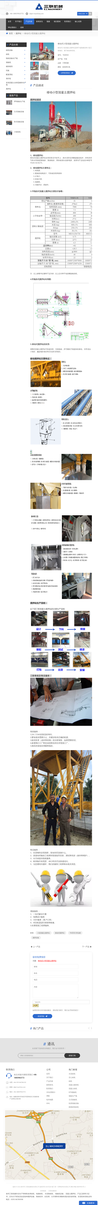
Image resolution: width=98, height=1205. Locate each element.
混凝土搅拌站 (71, 1194)
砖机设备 (9, 50)
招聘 (22, 27)
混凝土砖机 (73, 1088)
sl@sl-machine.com (36, 14)
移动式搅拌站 (59, 933)
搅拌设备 (36, 938)
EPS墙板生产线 (19, 101)
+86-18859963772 (19, 1092)
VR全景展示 (12, 27)
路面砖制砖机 (74, 1107)
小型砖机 (17, 132)
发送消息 (41, 1016)
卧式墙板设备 (19, 122)
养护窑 (8, 79)
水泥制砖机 (49, 1194)
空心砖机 (72, 1077)
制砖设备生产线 (12, 58)
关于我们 (18, 21)
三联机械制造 (52, 1191)
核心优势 (78, 21)
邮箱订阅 (72, 1055)
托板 (7, 70)
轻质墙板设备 (74, 1103)
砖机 (7, 54)
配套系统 (9, 74)
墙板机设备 (59, 1194)
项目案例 (57, 21)
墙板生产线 (73, 1096)
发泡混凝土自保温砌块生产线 (16, 84)
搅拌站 (18, 33)
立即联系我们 (65, 73)
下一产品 (85, 947)
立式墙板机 (73, 1100)
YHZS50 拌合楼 (75, 933)
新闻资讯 (39, 21)
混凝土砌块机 (74, 1085)
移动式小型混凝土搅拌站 (47, 961)
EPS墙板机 (73, 1092)
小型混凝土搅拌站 (43, 933)
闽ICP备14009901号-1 (78, 1187)
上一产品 (36, 947)
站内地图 (49, 1100)
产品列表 (29, 21)
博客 (48, 1096)
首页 (9, 21)
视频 (48, 21)
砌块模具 (9, 66)
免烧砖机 (39, 1194)
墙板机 (8, 62)
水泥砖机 (72, 1074)
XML (48, 1103)
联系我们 (67, 21)
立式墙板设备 (19, 112)
